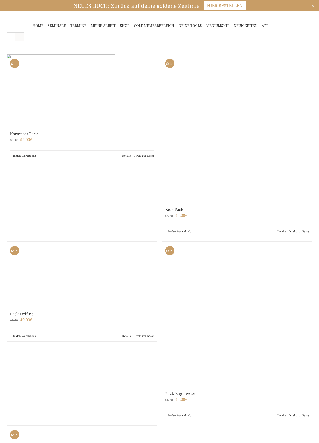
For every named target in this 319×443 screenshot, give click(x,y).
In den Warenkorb (24, 156)
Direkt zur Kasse (144, 156)
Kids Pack (174, 209)
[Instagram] (14, 16)
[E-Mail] (35, 16)
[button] (281, 25)
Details (126, 156)
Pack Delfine (22, 313)
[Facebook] (8, 16)
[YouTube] (21, 16)
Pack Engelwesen (181, 393)
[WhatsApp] (28, 16)
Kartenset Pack (24, 133)
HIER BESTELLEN (225, 5)
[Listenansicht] (19, 37)
